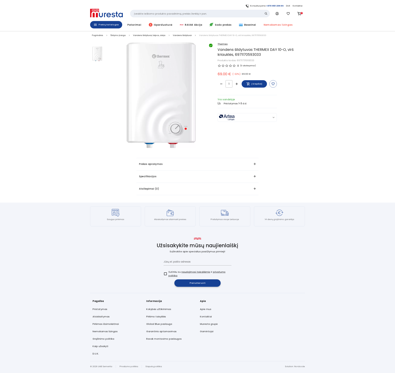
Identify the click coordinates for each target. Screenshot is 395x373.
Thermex (223, 44)
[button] (277, 13)
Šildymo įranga (118, 35)
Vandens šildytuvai (182, 35)
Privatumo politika (129, 366)
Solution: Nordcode (295, 366)
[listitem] (117, 309)
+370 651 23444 (275, 5)
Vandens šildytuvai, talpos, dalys (149, 35)
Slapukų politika (154, 366)
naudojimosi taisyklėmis (195, 271)
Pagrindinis (97, 35)
